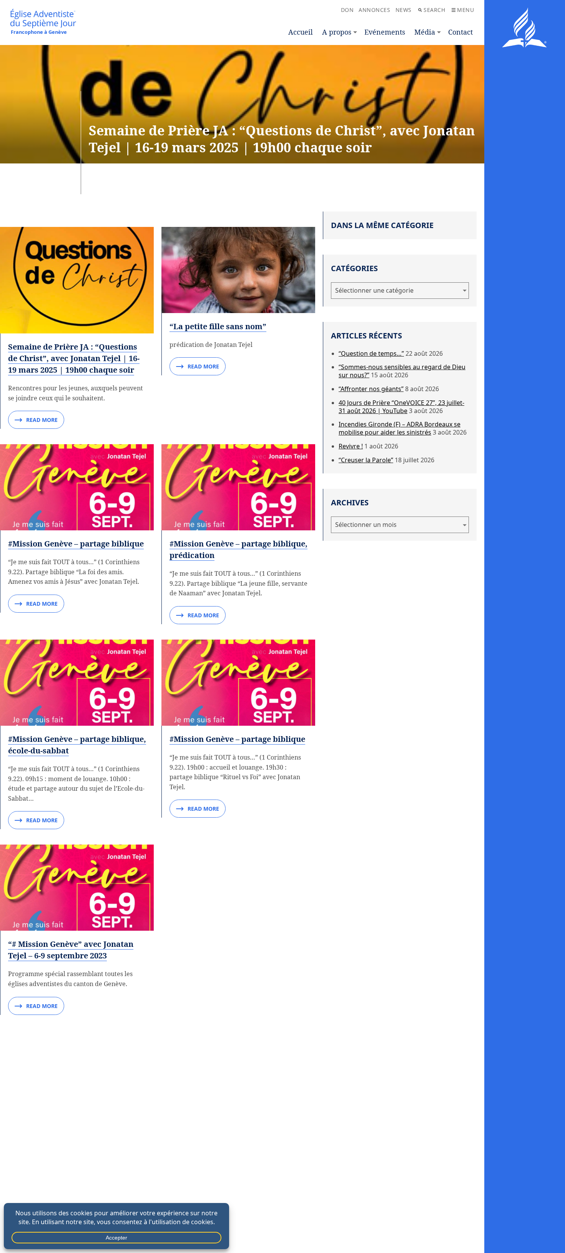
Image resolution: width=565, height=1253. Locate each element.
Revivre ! (351, 446)
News (404, 9)
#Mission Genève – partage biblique (76, 543)
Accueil (300, 32)
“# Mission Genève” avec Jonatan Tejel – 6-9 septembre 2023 (70, 950)
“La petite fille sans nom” (218, 326)
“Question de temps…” (371, 353)
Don (347, 9)
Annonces (374, 9)
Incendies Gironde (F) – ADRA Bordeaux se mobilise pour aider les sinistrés (399, 428)
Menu (465, 9)
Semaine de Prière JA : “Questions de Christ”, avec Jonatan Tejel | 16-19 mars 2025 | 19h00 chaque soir (74, 358)
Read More (42, 419)
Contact (460, 32)
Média (424, 32)
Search (434, 9)
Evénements (384, 32)
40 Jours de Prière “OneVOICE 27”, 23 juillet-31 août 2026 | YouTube (401, 406)
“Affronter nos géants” (371, 389)
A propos (336, 32)
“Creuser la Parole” (366, 460)
